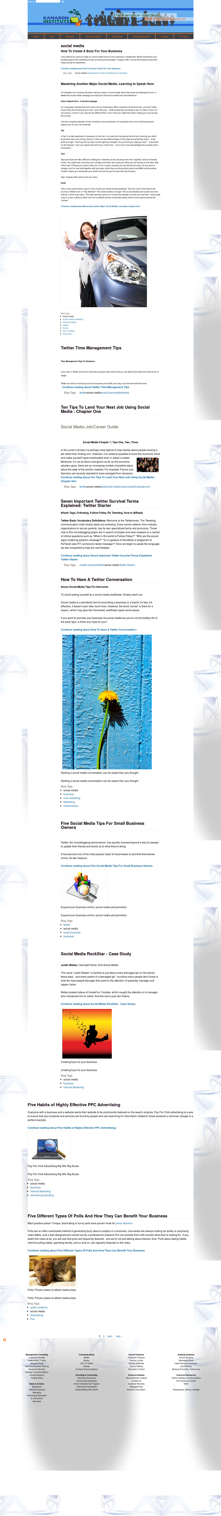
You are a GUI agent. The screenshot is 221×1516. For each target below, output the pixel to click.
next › (110, 1336)
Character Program (136, 1357)
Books (86, 1360)
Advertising (36, 1315)
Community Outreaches (86, 1380)
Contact (164, 36)
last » (119, 1336)
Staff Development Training (37, 1366)
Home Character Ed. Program (87, 1383)
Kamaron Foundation (136, 1389)
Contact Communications (87, 1369)
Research (70, 36)
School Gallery (136, 1366)
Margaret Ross (36, 1363)
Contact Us (136, 1380)
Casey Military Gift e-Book (86, 1389)
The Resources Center (186, 1380)
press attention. (124, 1223)
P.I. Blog (183, 36)
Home (36, 36)
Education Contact (136, 1369)
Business (37, 1401)
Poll (32, 1319)
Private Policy (37, 1377)
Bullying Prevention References (186, 1369)
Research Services (36, 1369)
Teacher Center (136, 1360)
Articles (86, 1366)
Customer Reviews (136, 1383)
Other (186, 1383)
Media (86, 1357)
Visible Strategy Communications (186, 1377)
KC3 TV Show (87, 1363)
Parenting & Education (37, 1395)
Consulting (117, 36)
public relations (39, 1307)
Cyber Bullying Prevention (186, 1363)
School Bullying (186, 1357)
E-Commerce (37, 1398)
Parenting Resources (86, 1377)
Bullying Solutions (141, 36)
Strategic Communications (36, 1372)
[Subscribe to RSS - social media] (4, 1340)
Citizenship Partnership (86, 1386)
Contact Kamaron (36, 1375)
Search (31, 1)
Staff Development (37, 1389)
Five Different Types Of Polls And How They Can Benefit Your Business (97, 1216)
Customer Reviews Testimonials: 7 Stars (37, 1359)
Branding (37, 1392)
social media (37, 1311)
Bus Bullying (186, 1366)
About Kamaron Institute (136, 1377)
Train (52, 36)
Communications (93, 36)
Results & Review (136, 1363)
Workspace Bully (186, 1360)
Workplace (37, 1386)
